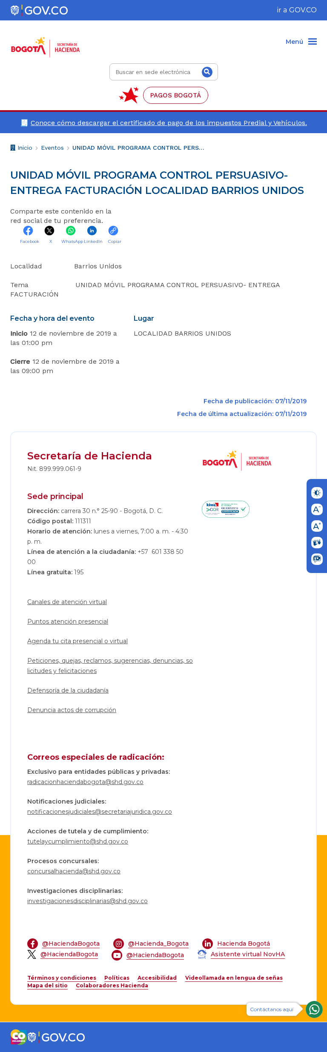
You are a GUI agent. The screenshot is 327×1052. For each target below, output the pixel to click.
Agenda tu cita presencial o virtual (77, 641)
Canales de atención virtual (67, 602)
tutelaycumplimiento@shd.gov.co (77, 841)
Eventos (52, 147)
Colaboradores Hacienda (112, 985)
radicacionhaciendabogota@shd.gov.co (85, 782)
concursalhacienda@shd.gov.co (73, 871)
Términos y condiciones (61, 978)
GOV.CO (303, 10)
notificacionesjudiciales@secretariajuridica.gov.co (99, 811)
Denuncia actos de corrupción (71, 710)
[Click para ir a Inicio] (47, 42)
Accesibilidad (157, 978)
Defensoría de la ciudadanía (68, 690)
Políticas (116, 978)
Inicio (23, 149)
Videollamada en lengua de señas (234, 978)
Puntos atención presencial (67, 621)
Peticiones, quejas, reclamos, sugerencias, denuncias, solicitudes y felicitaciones (110, 666)
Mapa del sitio (47, 985)
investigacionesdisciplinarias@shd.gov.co (87, 901)
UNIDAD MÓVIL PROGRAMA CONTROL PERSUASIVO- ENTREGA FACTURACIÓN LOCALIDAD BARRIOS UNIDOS (138, 147)
